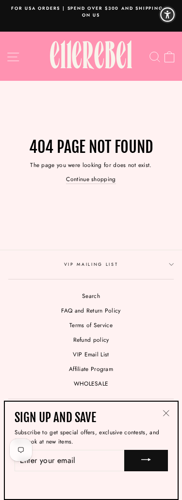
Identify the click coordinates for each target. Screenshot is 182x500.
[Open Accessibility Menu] (167, 14)
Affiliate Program (91, 369)
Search (91, 296)
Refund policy (91, 339)
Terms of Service (91, 325)
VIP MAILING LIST (91, 264)
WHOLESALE (91, 383)
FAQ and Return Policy (90, 310)
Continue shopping (91, 179)
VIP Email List (91, 354)
